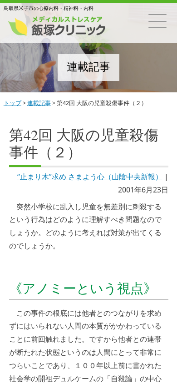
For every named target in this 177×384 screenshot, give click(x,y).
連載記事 (39, 103)
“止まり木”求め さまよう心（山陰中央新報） (89, 177)
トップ (12, 103)
